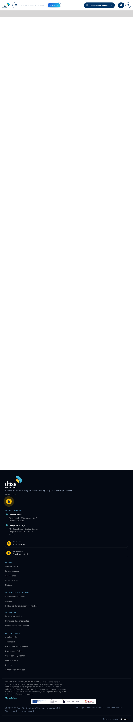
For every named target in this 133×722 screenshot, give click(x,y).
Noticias (8, 585)
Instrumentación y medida (22, 22)
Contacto (9, 601)
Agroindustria (11, 637)
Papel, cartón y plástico (15, 656)
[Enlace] (66, 543)
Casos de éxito (11, 580)
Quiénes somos (11, 566)
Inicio (7, 22)
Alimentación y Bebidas (15, 670)
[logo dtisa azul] (6, 5)
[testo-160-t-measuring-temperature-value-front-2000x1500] (98, 298)
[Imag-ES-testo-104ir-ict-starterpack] (34, 298)
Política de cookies (114, 708)
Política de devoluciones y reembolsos (21, 606)
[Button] (121, 5)
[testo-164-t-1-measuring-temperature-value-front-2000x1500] (34, 398)
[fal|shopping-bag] (8, 501)
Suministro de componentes (17, 621)
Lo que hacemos (12, 571)
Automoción (10, 642)
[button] (35, 361)
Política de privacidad (95, 708)
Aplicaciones (10, 576)
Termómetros (41, 22)
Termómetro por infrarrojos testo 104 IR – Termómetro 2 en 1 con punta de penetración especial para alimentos (34, 339)
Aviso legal (80, 708)
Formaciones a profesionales (17, 625)
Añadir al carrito (35, 159)
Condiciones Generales (15, 596)
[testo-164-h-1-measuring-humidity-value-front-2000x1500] (98, 398)
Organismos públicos (14, 651)
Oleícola (8, 665)
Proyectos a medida (13, 616)
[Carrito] (128, 5)
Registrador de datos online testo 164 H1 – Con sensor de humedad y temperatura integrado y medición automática (94, 439)
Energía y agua (11, 660)
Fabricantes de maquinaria (16, 646)
